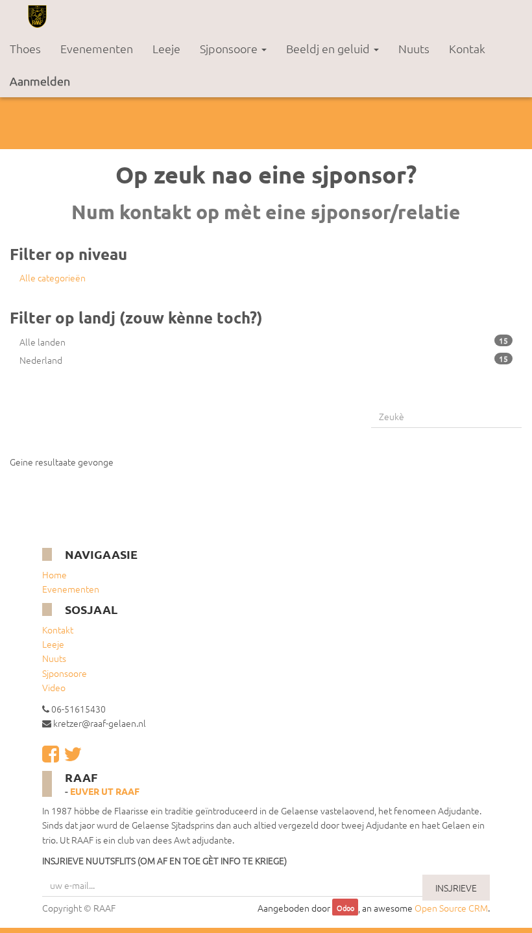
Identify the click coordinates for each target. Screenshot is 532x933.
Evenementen (70, 588)
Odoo (345, 908)
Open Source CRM (451, 907)
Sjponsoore (64, 673)
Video (54, 687)
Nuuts (54, 658)
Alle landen (263, 341)
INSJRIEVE (456, 887)
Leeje (53, 643)
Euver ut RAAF (104, 791)
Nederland (263, 359)
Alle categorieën (52, 277)
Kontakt (57, 629)
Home (54, 574)
